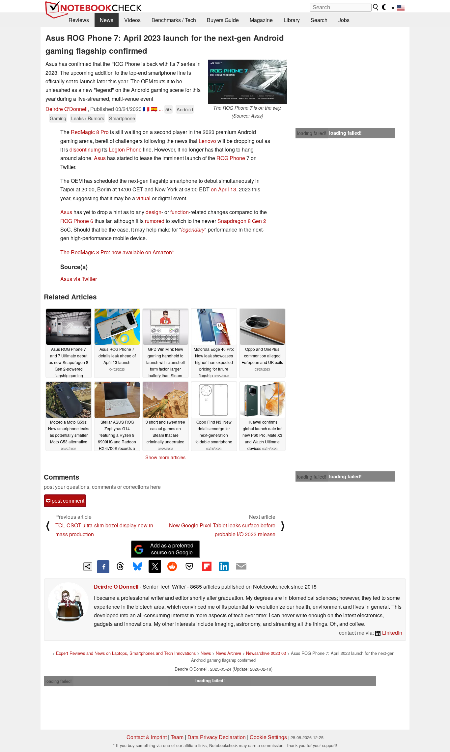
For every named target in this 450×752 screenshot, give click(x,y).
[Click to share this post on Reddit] (172, 566)
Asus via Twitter (78, 279)
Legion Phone (125, 149)
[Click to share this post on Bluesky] (137, 566)
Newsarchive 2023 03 (266, 653)
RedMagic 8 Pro (90, 132)
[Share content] (87, 566)
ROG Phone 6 (76, 221)
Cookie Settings (268, 737)
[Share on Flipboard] (206, 566)
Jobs (344, 20)
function (179, 212)
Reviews (79, 20)
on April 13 (223, 189)
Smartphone (122, 118)
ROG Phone (230, 158)
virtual (143, 198)
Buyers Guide (223, 20)
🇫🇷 (146, 109)
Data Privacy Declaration (216, 737)
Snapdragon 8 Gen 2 (241, 221)
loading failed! (311, 133)
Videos (132, 20)
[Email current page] (241, 566)
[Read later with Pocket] (189, 566)
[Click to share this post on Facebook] (103, 566)
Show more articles (165, 457)
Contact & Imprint (147, 737)
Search (319, 20)
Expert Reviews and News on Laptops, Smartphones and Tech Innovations (126, 653)
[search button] (376, 7)
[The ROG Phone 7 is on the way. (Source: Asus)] (247, 82)
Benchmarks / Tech (174, 20)
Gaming (58, 118)
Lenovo (208, 141)
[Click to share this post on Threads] (120, 566)
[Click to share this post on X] (155, 566)
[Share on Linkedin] (223, 566)
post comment (67, 500)
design (153, 212)
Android (185, 109)
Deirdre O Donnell (116, 586)
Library (292, 20)
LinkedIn (391, 632)
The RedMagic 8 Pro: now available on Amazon (116, 252)
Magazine (261, 20)
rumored (154, 221)
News (106, 20)
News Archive (228, 653)
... (161, 109)
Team (177, 737)
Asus (100, 158)
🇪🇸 (154, 109)
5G (168, 109)
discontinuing (85, 149)
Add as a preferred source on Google (171, 549)
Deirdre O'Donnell (66, 109)
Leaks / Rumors (87, 118)
